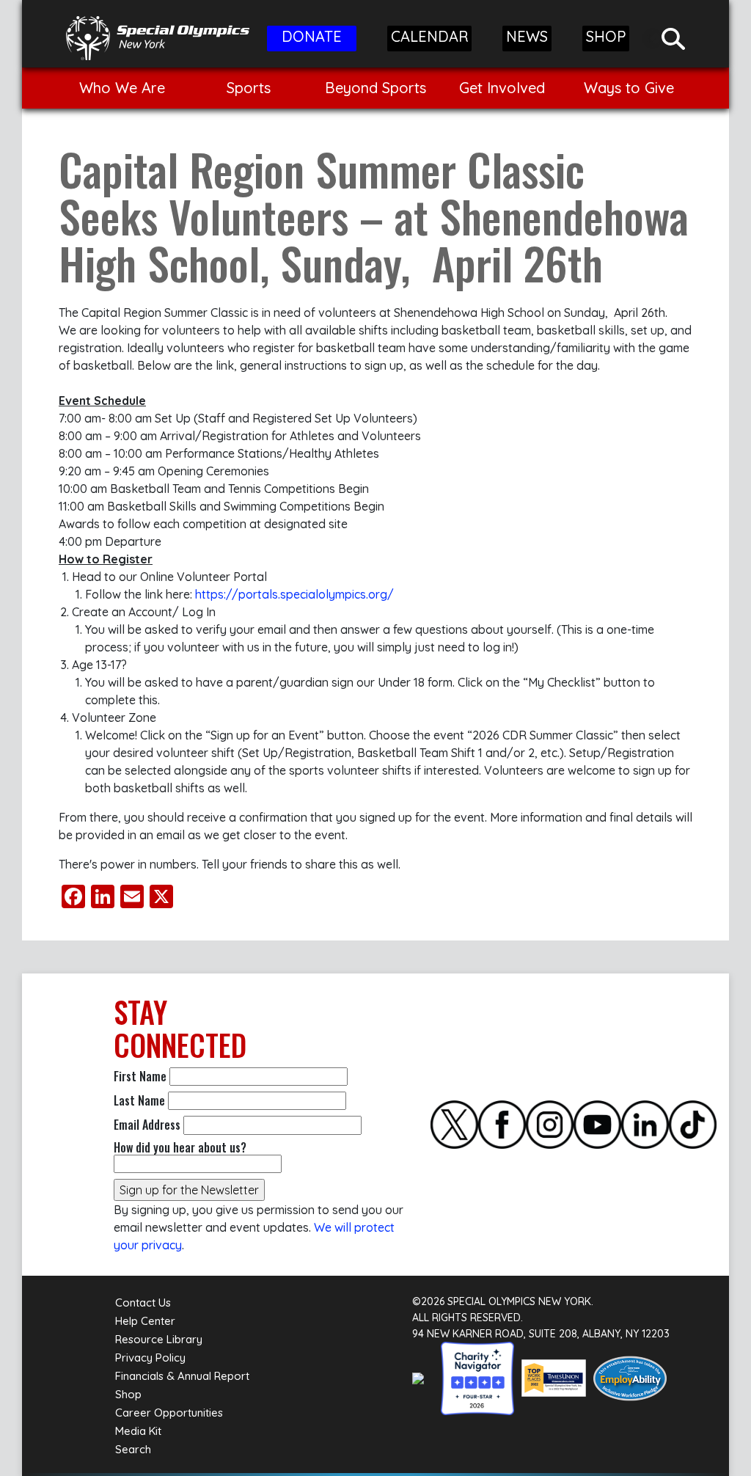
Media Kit (138, 1431)
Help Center (145, 1321)
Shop (128, 1394)
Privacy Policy (150, 1357)
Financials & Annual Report (182, 1376)
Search (133, 1449)
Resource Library (158, 1339)
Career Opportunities (169, 1413)
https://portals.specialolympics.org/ (294, 594)
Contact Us (143, 1302)
